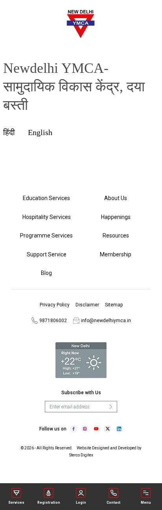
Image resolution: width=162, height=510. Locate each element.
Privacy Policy (55, 305)
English (40, 132)
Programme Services (46, 235)
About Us (115, 198)
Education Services (46, 198)
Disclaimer (87, 305)
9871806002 (52, 320)
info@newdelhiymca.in (106, 320)
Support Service (46, 254)
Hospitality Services (46, 217)
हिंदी (9, 132)
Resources (116, 235)
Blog (46, 273)
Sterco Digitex (81, 455)
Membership (115, 254)
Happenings (116, 217)
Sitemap (114, 305)
